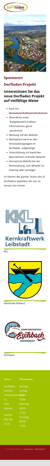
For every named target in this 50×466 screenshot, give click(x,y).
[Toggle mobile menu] (44, 6)
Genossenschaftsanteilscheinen (28, 113)
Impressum (28, 449)
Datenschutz (40, 449)
